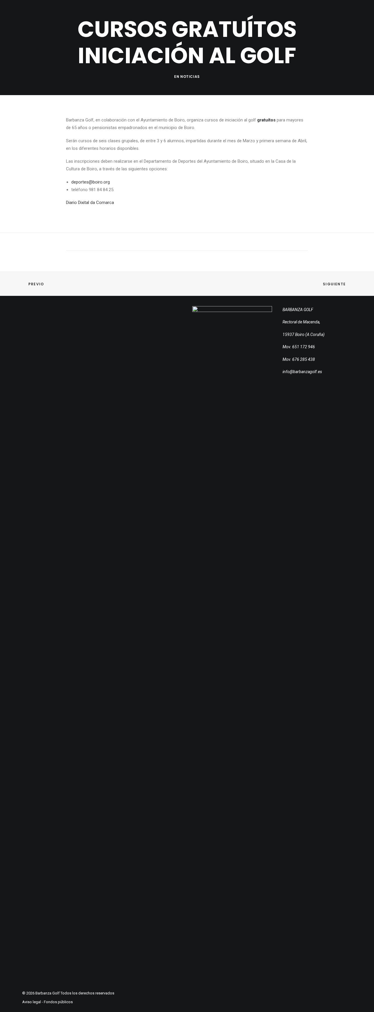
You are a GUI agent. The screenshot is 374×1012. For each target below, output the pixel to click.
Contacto (254, 17)
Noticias (190, 76)
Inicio (110, 17)
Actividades (220, 17)
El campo (160, 17)
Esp (327, 17)
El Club (133, 17)
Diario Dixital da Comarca (90, 202)
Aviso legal (31, 1002)
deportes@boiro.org (90, 182)
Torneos (188, 17)
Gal (342, 17)
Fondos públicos (58, 1002)
